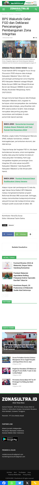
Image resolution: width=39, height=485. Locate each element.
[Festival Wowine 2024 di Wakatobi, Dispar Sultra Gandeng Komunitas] (7, 265)
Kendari (8, 411)
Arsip (29, 472)
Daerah (11, 14)
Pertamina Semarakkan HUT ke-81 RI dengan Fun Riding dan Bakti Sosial (24, 382)
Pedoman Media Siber (14, 474)
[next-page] (6, 295)
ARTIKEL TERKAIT (9, 257)
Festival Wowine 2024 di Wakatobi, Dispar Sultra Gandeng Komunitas (23, 265)
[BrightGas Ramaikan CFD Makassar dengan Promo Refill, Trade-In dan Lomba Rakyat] (6, 371)
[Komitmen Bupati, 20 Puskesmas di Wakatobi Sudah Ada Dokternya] (7, 287)
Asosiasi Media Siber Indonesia (13, 433)
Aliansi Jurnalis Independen (11, 428)
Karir (15, 472)
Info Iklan (9, 472)
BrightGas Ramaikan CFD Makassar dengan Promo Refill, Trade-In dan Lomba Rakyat (24, 371)
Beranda (4, 14)
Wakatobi (18, 14)
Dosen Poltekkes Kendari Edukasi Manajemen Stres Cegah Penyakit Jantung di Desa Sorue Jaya (23, 360)
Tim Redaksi (22, 472)
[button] (3, 9)
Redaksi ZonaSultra (19, 247)
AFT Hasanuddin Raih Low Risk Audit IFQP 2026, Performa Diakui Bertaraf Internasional (19, 347)
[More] (30, 234)
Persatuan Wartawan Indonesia (13, 431)
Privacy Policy (27, 474)
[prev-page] (3, 295)
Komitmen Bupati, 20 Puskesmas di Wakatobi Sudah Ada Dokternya (23, 287)
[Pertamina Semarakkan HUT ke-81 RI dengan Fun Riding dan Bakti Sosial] (6, 382)
